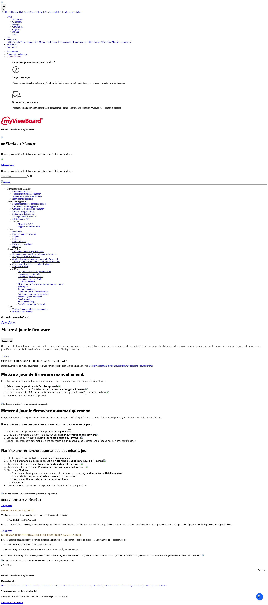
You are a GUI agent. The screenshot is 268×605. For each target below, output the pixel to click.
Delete (6, 356)
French (26, 12)
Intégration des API (20, 219)
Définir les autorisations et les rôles (33, 291)
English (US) (58, 12)
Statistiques (23, 286)
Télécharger (12, 44)
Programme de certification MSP (87, 42)
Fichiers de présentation (22, 244)
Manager (16, 24)
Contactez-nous (14, 56)
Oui (5, 323)
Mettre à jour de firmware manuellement (16, 586)
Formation (106, 42)
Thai (21, 12)
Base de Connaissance (63, 42)
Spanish (33, 12)
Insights (15, 32)
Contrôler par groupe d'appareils (32, 304)
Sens (14, 34)
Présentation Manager (21, 191)
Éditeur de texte (19, 241)
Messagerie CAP (25, 224)
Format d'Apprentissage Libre (25, 42)
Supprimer (7, 505)
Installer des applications (23, 211)
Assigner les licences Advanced (26, 256)
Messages (16, 246)
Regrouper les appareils (22, 199)
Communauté (7, 602)
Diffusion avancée (20, 266)
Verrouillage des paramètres (30, 296)
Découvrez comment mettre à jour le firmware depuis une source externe (121, 366)
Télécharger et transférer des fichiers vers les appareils (36, 261)
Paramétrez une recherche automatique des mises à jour (85, 586)
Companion (17, 27)
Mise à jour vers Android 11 (156, 586)
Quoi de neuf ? (45, 42)
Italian (78, 12)
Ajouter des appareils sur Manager (27, 196)
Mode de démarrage (26, 301)
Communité (12, 47)
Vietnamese (70, 12)
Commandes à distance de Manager (28, 209)
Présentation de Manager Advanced (28, 251)
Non (13, 323)
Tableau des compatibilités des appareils (29, 309)
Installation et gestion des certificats (33, 294)
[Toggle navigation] (3, 6)
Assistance (18, 602)
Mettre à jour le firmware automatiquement (48, 586)
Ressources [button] (12, 39)
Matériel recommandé (121, 42)
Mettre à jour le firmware (23, 214)
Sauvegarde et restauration (29, 274)
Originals (16, 29)
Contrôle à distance (26, 281)
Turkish (41, 12)
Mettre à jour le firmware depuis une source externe (40, 284)
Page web (16, 239)
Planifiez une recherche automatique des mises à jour (126, 586)
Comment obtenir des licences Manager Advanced (34, 254)
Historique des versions (22, 312)
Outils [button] (9, 17)
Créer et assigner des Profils (30, 279)
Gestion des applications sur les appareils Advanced (35, 259)
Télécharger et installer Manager (26, 194)
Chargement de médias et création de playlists (32, 264)
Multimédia (17, 231)
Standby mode (24, 299)
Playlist (15, 236)
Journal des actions (26, 289)
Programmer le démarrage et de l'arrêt (34, 271)
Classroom (17, 22)
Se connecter (12, 51)
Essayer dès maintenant (17, 54)
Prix (8, 37)
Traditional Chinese (9, 12)
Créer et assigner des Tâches (30, 276)
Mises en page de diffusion (24, 234)
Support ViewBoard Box (29, 226)
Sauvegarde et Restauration (24, 216)
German (48, 12)
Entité (9, 42)
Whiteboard (17, 19)
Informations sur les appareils (25, 206)
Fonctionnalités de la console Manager (29, 204)
